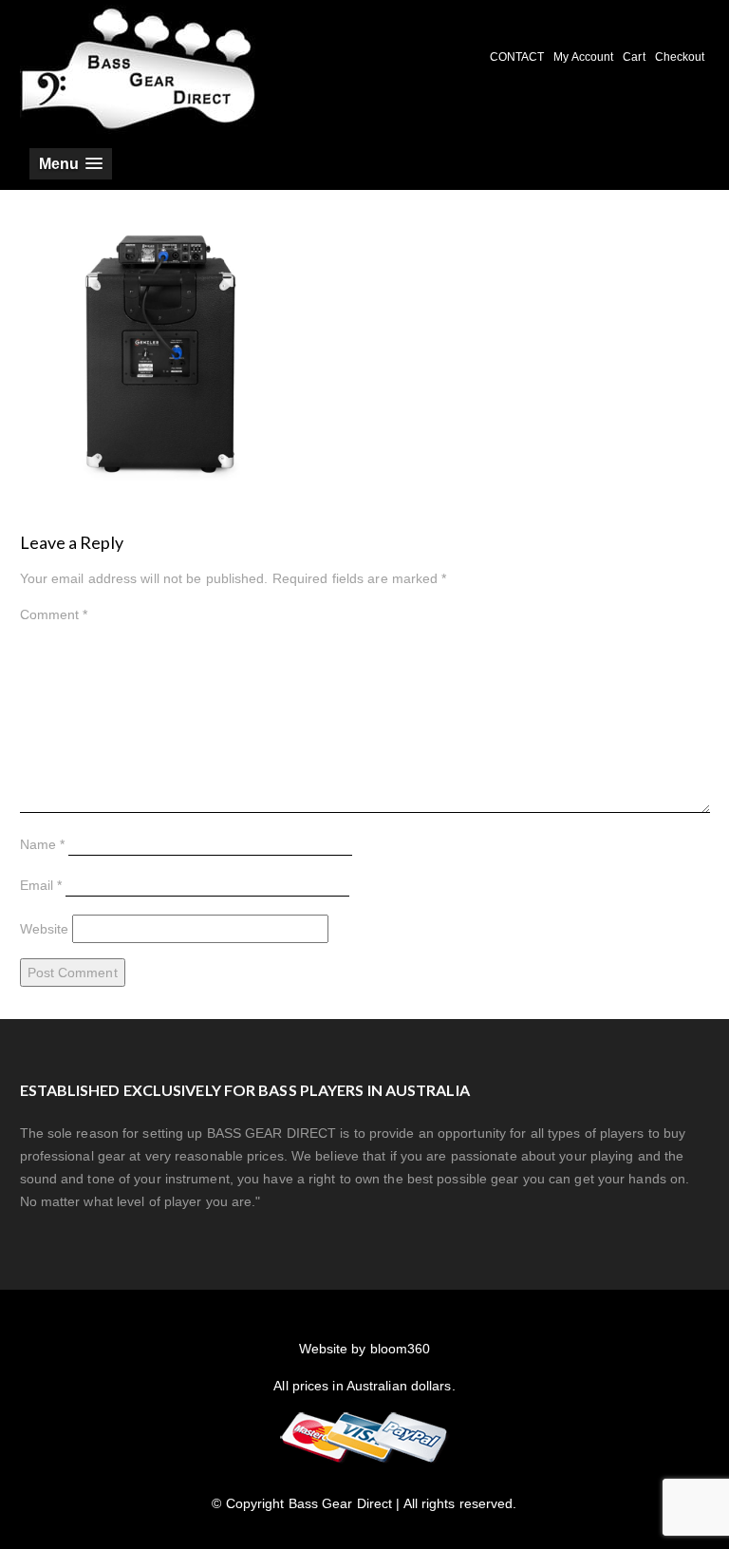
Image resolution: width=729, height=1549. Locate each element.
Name (42, 844)
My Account (583, 57)
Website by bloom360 (365, 1348)
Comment (54, 614)
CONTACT (517, 57)
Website (44, 928)
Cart (634, 57)
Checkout (680, 57)
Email (41, 885)
